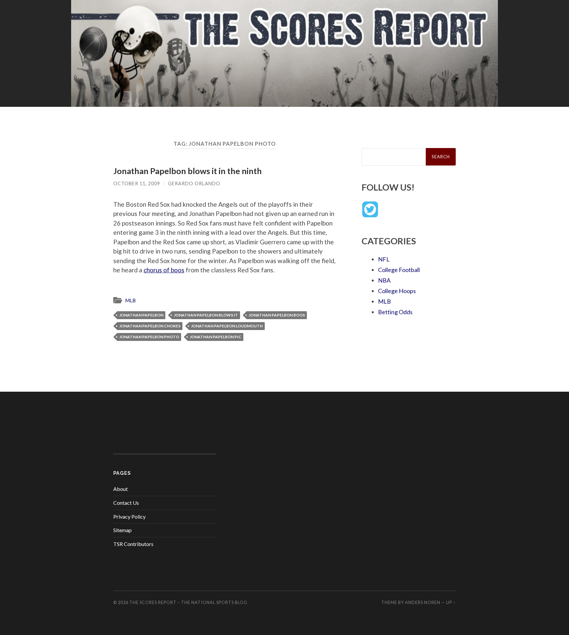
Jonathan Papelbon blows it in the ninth (187, 171)
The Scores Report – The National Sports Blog (188, 602)
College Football (399, 269)
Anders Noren (422, 602)
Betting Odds (395, 312)
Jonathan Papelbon (141, 315)
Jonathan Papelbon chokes (149, 325)
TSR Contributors (133, 544)
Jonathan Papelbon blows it (206, 315)
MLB (130, 300)
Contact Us (126, 502)
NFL (384, 259)
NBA (384, 280)
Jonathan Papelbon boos (277, 315)
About (120, 489)
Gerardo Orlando (194, 183)
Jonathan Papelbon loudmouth (227, 325)
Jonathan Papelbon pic (215, 336)
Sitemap (122, 530)
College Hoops (397, 290)
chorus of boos (164, 270)
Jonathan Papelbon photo (149, 336)
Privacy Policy (129, 516)
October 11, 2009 (136, 183)
